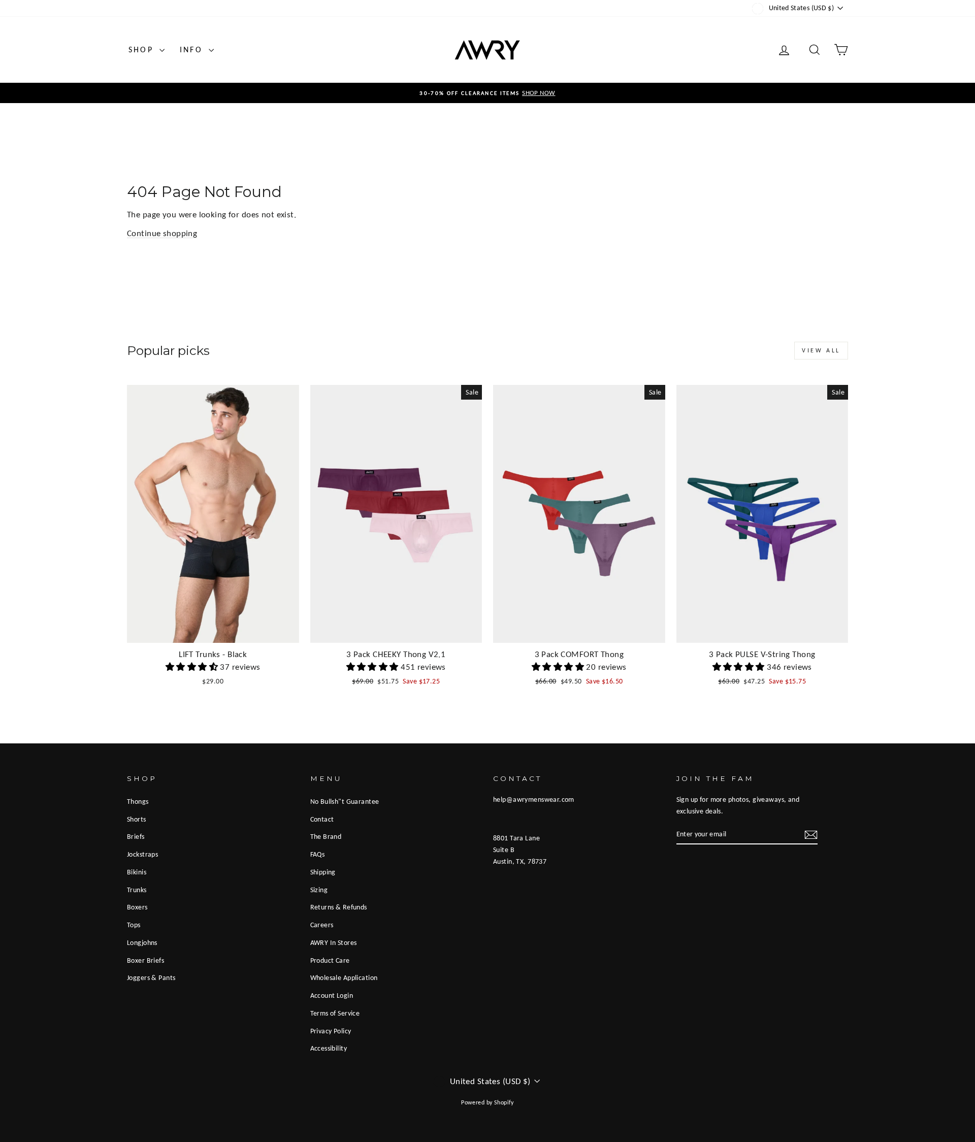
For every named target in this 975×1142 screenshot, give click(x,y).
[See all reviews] (193, 667)
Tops (134, 924)
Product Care (330, 960)
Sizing (319, 889)
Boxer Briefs (145, 960)
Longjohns (142, 942)
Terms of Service (335, 1013)
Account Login (331, 995)
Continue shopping (162, 233)
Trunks (137, 889)
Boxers (137, 906)
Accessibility (328, 1048)
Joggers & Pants (151, 977)
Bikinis (136, 871)
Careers (322, 924)
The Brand (326, 836)
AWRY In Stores (333, 942)
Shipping (323, 871)
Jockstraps (142, 854)
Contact (322, 819)
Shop (142, 49)
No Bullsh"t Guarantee (344, 801)
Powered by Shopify (487, 1102)
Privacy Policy (330, 1030)
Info (193, 49)
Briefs (136, 836)
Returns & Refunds (338, 906)
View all (821, 350)
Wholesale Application (344, 977)
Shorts (136, 819)
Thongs (138, 801)
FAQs (317, 854)
